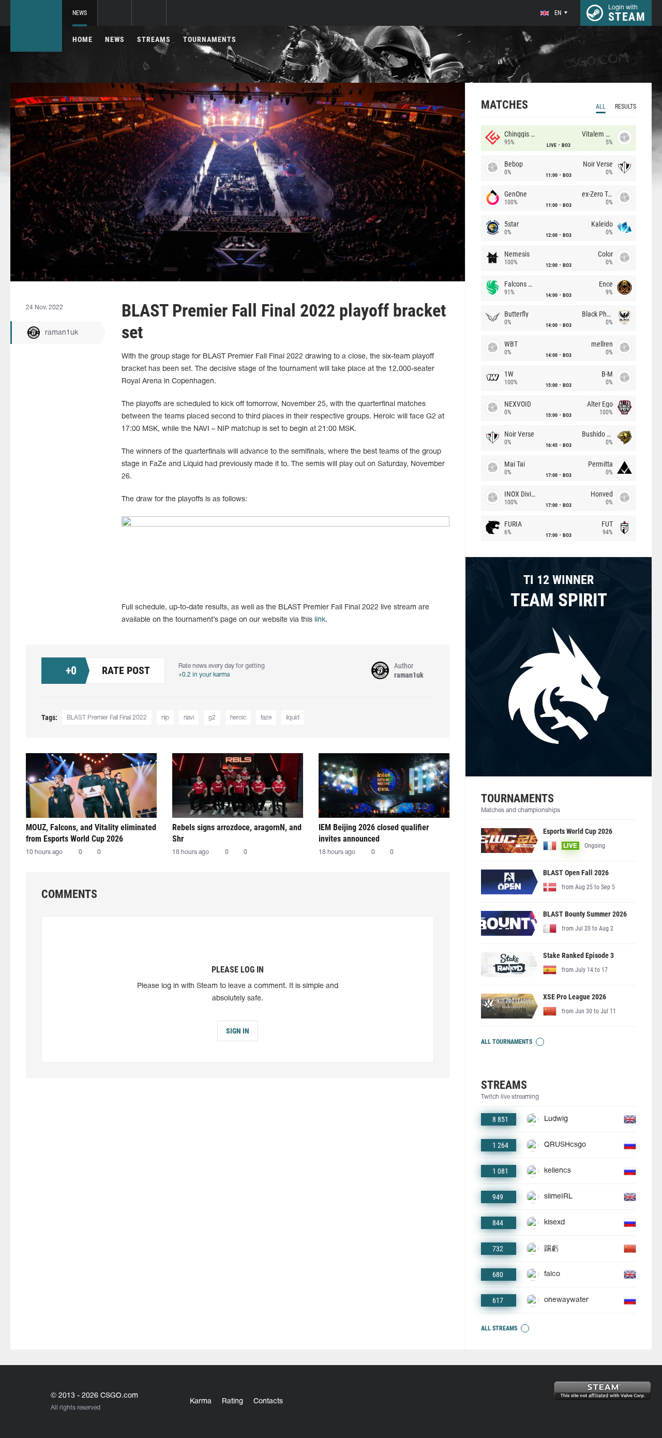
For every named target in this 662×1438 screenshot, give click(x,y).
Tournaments (209, 39)
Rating (232, 1401)
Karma (201, 1401)
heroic (238, 718)
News (79, 13)
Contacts (268, 1401)
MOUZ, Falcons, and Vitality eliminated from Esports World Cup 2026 (91, 833)
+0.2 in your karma (204, 675)
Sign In (237, 1031)
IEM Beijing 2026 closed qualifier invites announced (374, 833)
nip (165, 718)
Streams (154, 39)
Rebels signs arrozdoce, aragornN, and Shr (237, 833)
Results (625, 106)
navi (189, 718)
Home (82, 39)
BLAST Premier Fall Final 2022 (107, 718)
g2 (212, 718)
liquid (292, 718)
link (319, 620)
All (601, 106)
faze (266, 718)
